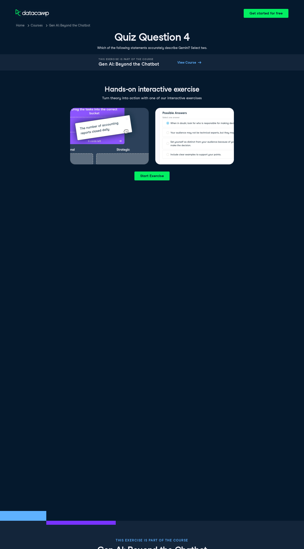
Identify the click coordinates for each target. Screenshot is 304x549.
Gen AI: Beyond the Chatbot (69, 25)
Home (20, 25)
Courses (37, 25)
